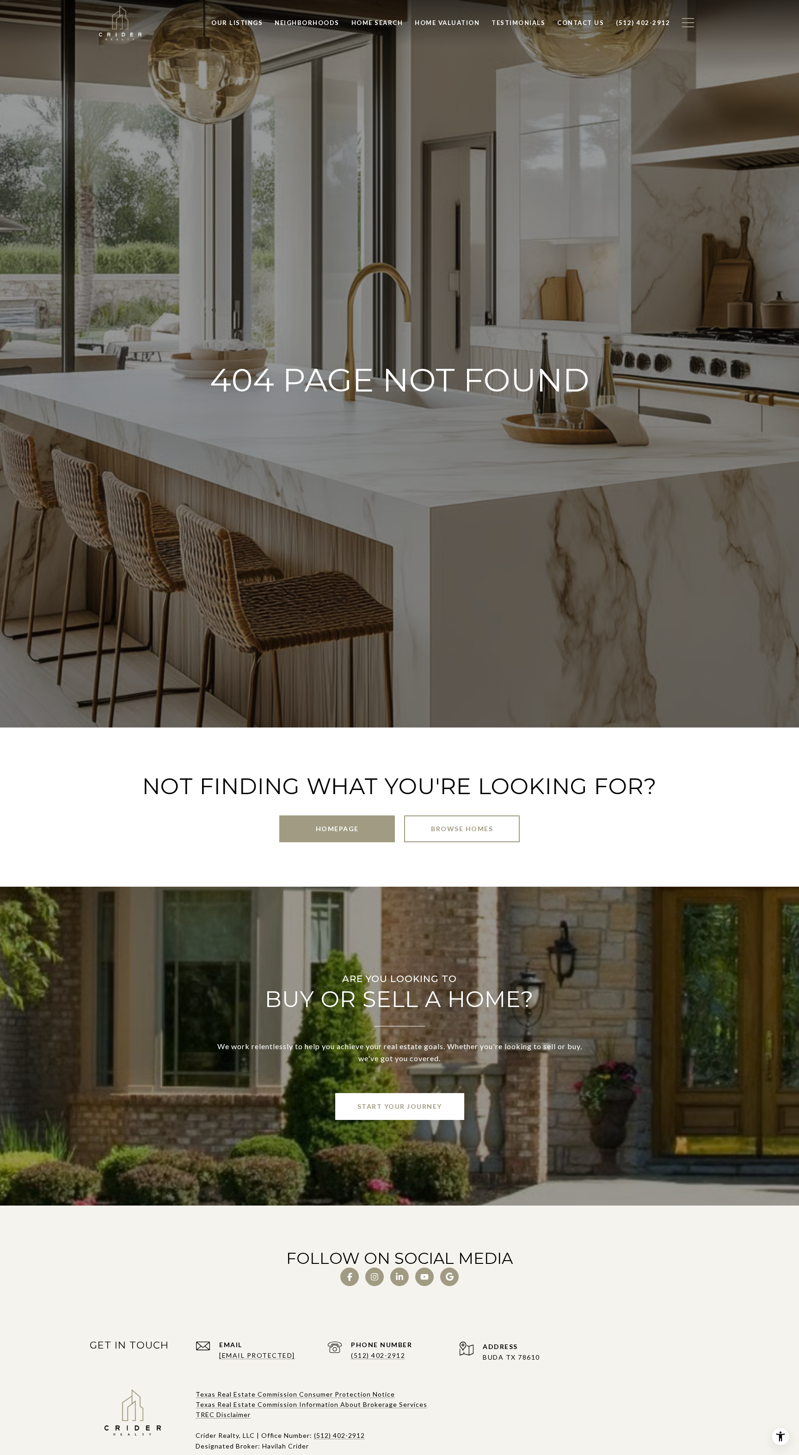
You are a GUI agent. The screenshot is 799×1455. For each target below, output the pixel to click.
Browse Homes (462, 829)
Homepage (337, 829)
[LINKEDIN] (399, 1277)
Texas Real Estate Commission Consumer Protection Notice (295, 1394)
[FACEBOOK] (349, 1277)
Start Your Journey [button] (399, 1106)
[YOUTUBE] (424, 1277)
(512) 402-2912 (378, 1355)
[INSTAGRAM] (374, 1277)
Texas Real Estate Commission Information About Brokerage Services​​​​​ (311, 1404)
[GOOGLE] (449, 1277)
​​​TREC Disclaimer (223, 1414)
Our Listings (237, 22)
